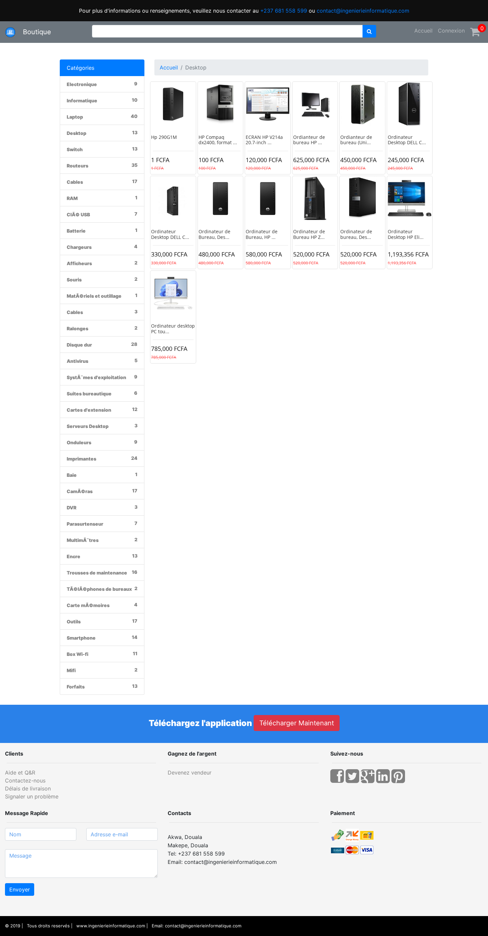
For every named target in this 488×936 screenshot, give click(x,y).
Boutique (34, 32)
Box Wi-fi (77, 654)
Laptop (75, 117)
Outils (74, 621)
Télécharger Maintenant (296, 723)
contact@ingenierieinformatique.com (363, 10)
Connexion (451, 30)
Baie (72, 475)
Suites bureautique (89, 393)
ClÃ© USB (78, 214)
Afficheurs (79, 263)
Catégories (80, 67)
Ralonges (77, 328)
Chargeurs (79, 247)
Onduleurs (79, 442)
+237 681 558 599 (283, 10)
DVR (71, 507)
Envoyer (19, 889)
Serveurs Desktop (88, 426)
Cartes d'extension (89, 410)
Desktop (76, 133)
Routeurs (77, 165)
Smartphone (81, 638)
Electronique (82, 84)
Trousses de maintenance (97, 572)
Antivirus (77, 361)
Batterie (76, 231)
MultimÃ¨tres (83, 540)
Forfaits (76, 686)
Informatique (82, 100)
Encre (73, 556)
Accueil (423, 30)
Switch (75, 149)
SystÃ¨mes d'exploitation (96, 377)
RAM (72, 198)
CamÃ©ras (80, 491)
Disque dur (79, 345)
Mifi (71, 670)
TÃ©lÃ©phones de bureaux (99, 589)
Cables (75, 182)
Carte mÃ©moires (88, 605)
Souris (74, 279)
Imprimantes (81, 459)
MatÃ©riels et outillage (94, 296)
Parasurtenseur (85, 524)
